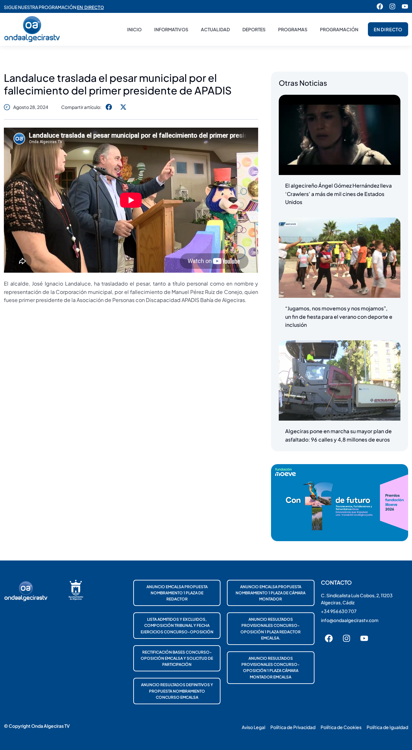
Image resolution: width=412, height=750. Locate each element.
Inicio (134, 29)
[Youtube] (405, 6)
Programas (292, 29)
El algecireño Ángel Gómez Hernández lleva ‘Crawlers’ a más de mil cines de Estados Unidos (338, 193)
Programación (339, 29)
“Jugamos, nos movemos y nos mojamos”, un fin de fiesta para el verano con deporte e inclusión (338, 316)
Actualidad (215, 29)
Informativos (171, 29)
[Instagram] (392, 6)
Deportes (254, 29)
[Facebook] (380, 6)
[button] (108, 107)
